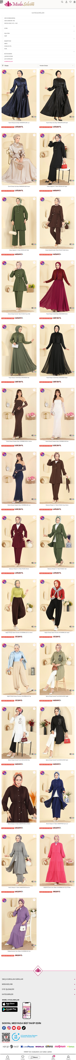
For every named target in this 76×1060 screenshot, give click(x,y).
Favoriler (23, 1059)
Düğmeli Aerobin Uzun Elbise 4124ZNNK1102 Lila (19, 951)
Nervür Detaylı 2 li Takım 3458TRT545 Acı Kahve (19, 823)
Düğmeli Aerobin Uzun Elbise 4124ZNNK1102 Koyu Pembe (57, 887)
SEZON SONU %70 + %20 (10, 23)
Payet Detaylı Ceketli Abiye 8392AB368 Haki (19, 377)
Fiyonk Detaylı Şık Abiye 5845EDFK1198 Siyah (57, 122)
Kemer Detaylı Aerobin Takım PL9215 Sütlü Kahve (57, 250)
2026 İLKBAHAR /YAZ (9, 20)
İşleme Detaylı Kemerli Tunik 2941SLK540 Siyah (57, 760)
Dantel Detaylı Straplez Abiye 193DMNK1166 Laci (19, 505)
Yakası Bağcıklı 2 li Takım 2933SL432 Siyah (57, 186)
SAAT (5, 36)
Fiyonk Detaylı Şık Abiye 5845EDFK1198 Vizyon (19, 186)
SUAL (5, 48)
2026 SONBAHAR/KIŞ (9, 18)
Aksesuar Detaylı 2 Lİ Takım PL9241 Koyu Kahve (57, 505)
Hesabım (68, 1059)
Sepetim (53, 1057)
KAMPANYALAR (8, 61)
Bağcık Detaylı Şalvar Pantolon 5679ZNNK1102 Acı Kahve (19, 632)
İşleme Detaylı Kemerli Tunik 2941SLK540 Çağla (57, 696)
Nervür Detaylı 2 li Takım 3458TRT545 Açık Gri (19, 887)
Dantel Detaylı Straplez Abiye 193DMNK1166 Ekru (57, 441)
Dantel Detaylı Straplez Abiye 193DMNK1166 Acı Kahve (19, 441)
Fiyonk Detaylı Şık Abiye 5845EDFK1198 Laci (19, 122)
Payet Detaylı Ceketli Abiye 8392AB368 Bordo (57, 313)
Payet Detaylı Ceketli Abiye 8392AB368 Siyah (57, 377)
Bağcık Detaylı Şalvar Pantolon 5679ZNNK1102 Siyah (57, 632)
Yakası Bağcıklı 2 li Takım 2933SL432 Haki (19, 250)
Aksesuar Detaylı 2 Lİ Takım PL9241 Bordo (19, 568)
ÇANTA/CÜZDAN (8, 56)
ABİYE (5, 43)
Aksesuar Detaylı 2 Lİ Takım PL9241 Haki (57, 568)
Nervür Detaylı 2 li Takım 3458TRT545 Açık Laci (57, 823)
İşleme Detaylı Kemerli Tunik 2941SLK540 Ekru (19, 760)
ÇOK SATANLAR (8, 58)
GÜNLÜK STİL (7, 46)
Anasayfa (7, 1059)
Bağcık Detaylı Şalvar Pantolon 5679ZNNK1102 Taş (19, 696)
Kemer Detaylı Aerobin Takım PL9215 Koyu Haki (19, 313)
